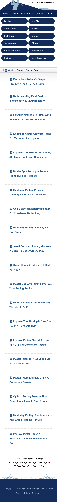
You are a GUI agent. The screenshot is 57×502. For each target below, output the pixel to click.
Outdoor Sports (32, 70)
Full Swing (9, 36)
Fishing (40, 13)
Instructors (9, 58)
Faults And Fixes (12, 50)
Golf (50, 13)
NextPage (23, 462)
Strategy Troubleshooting (39, 37)
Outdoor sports (15, 70)
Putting (34, 28)
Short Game (10, 28)
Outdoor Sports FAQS (22, 13)
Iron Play (35, 21)
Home (5, 13)
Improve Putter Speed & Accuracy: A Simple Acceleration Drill (28, 438)
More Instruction (39, 58)
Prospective (37, 50)
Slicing (34, 43)
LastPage (32, 462)
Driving (7, 21)
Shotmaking (10, 43)
